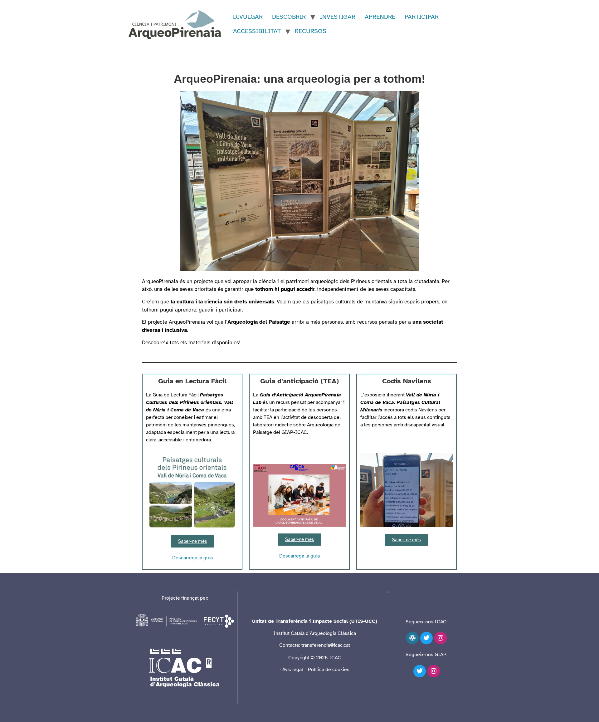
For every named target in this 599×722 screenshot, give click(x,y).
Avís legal (293, 669)
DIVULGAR (248, 17)
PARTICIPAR (422, 17)
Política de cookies (328, 669)
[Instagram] (440, 638)
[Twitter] (426, 638)
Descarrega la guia (192, 558)
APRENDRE (380, 17)
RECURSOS (310, 31)
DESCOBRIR (289, 17)
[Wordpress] (412, 638)
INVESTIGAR (337, 17)
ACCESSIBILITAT (257, 31)
